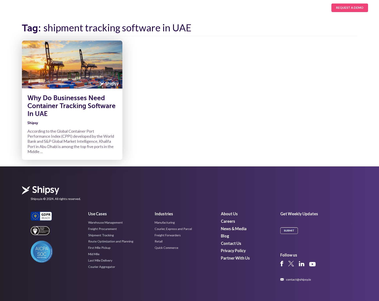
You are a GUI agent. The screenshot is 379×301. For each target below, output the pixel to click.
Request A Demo (349, 7)
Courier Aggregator (101, 267)
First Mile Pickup (99, 247)
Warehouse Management (105, 222)
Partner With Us (235, 258)
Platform (121, 7)
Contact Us (231, 243)
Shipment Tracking (101, 235)
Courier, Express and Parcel (173, 229)
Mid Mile (94, 254)
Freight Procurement (102, 229)
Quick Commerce (166, 247)
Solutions (66, 7)
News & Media (234, 228)
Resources (148, 7)
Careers (228, 221)
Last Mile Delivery (100, 260)
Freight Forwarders (168, 235)
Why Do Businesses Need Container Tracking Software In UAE (71, 106)
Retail (159, 241)
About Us (176, 7)
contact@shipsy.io (298, 279)
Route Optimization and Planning (110, 241)
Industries (94, 7)
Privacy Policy (233, 250)
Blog (225, 235)
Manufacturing (165, 222)
